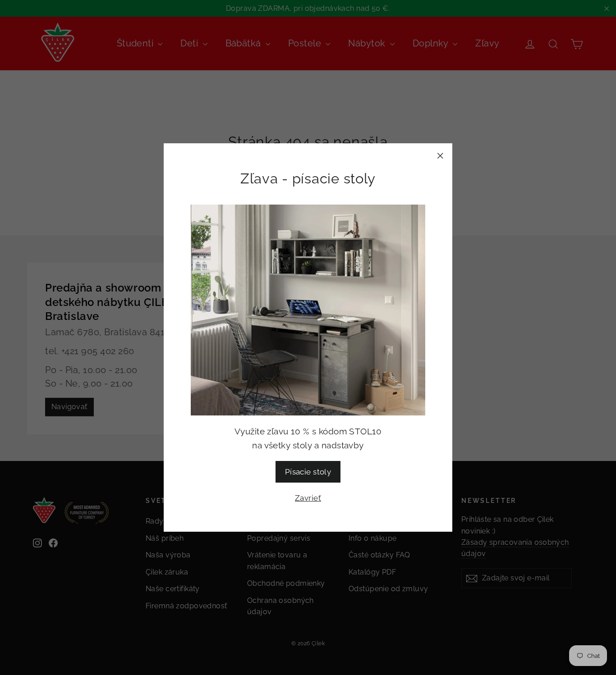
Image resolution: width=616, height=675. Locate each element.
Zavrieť (308, 497)
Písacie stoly (308, 471)
